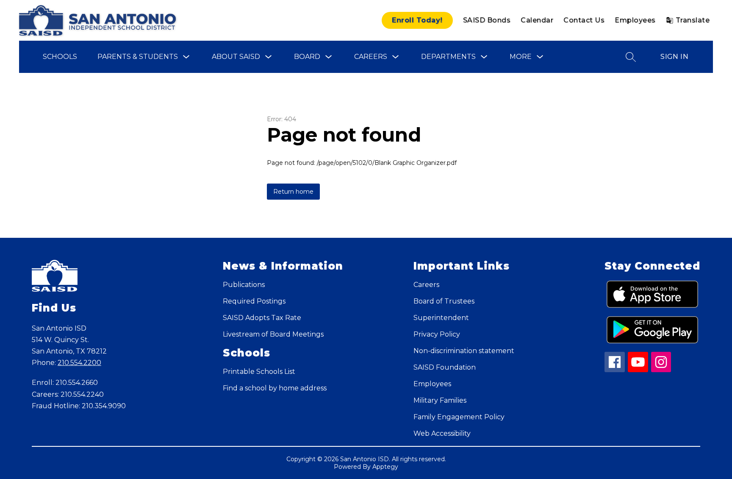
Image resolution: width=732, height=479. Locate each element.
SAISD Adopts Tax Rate (262, 318)
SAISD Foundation (444, 367)
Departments (448, 57)
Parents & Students (137, 57)
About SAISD (236, 57)
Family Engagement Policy (459, 417)
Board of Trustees (443, 301)
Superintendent (441, 318)
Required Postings (254, 301)
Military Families (439, 400)
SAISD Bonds (487, 20)
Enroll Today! (417, 20)
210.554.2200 (79, 363)
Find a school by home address (275, 388)
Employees (635, 20)
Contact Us (583, 20)
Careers (370, 57)
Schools (60, 57)
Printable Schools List (259, 372)
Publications (244, 285)
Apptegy (385, 467)
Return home (293, 191)
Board (307, 57)
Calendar (537, 20)
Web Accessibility (442, 433)
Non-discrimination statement (463, 351)
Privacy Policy (436, 334)
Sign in (674, 57)
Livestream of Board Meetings (273, 334)
